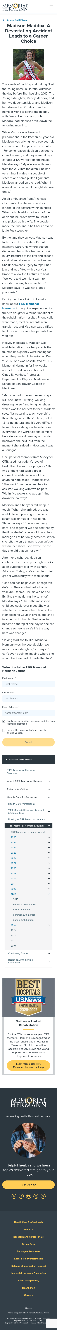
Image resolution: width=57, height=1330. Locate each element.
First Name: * (9, 678)
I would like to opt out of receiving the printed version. (27, 731)
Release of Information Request (28, 1266)
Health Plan (28, 1287)
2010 (13, 945)
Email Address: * (10, 707)
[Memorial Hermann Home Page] (15, 7)
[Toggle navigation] (51, 6)
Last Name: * (8, 692)
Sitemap (28, 1308)
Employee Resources (28, 1251)
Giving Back (28, 1244)
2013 (13, 930)
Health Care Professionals (21, 803)
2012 (13, 935)
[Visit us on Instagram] (43, 1196)
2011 (13, 940)
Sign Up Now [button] (28, 1184)
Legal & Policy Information (28, 1258)
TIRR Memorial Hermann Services (21, 771)
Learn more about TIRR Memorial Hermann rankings (28, 1065)
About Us (28, 1229)
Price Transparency (28, 1280)
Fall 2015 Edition (22, 909)
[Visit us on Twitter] (36, 1196)
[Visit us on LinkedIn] (14, 1196)
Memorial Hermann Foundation (28, 1273)
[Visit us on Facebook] (21, 1196)
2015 (15, 899)
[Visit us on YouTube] (29, 1196)
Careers (28, 1295)
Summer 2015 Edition (16, 20)
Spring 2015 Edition (23, 920)
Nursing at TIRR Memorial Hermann (26, 819)
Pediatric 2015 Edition (24, 904)
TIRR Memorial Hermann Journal (28, 832)
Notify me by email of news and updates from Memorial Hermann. (31, 722)
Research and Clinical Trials (28, 1236)
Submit (28, 742)
